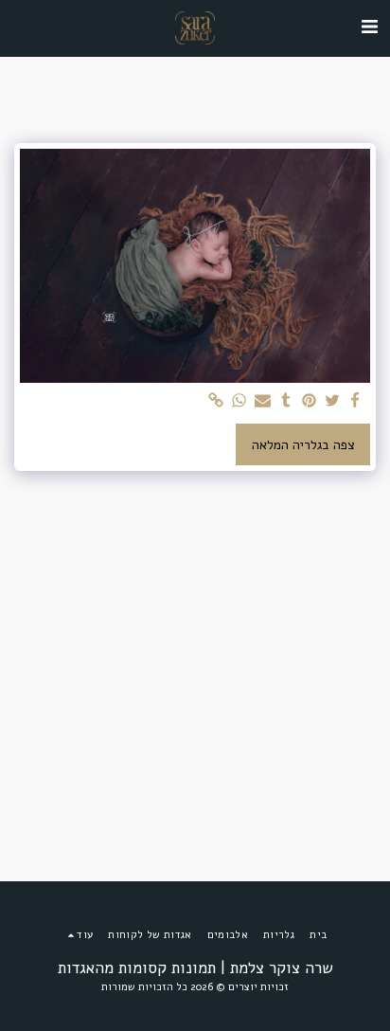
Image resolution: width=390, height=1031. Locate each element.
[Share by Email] (263, 401)
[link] (216, 401)
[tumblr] (285, 401)
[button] (369, 27)
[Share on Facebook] (355, 401)
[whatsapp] (239, 401)
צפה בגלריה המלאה (303, 445)
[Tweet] (332, 401)
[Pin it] (309, 401)
